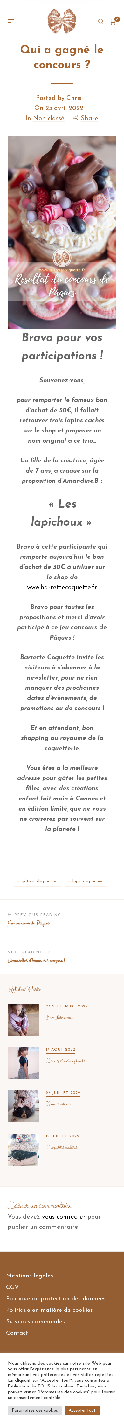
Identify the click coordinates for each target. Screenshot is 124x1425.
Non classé (49, 118)
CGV (12, 1287)
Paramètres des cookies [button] (35, 1410)
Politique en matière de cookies (49, 1310)
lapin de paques (87, 881)
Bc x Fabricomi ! (59, 1017)
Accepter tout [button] (82, 1410)
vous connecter (64, 1217)
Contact (17, 1333)
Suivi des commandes (35, 1322)
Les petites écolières (62, 1147)
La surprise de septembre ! (67, 1061)
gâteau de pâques (39, 881)
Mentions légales (29, 1276)
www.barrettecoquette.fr (62, 588)
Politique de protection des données (56, 1299)
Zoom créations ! (59, 1104)
